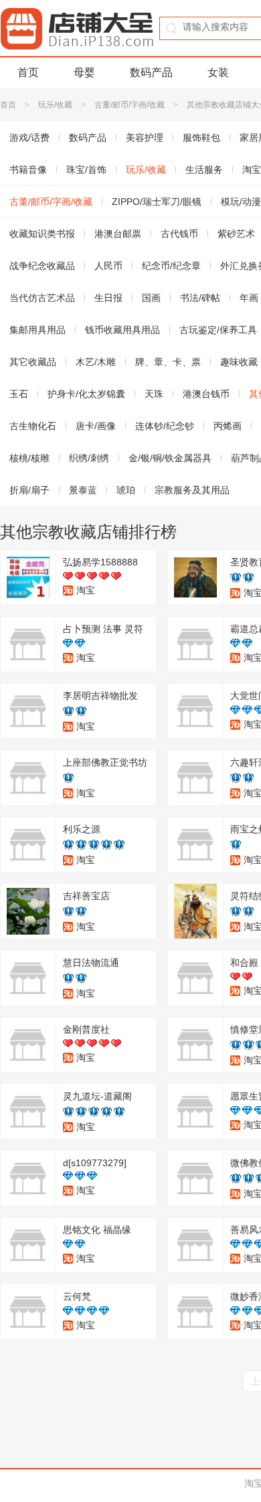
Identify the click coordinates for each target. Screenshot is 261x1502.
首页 (28, 72)
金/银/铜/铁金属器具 (169, 458)
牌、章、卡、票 (168, 361)
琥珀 (125, 490)
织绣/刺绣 (89, 458)
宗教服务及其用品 (192, 490)
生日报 (108, 297)
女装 (218, 72)
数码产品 (151, 72)
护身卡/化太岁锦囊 (86, 394)
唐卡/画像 (96, 426)
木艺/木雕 (96, 361)
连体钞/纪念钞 (164, 426)
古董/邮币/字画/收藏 (129, 104)
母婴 (84, 72)
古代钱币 (179, 233)
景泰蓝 (83, 490)
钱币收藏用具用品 (122, 329)
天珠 (154, 394)
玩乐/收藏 (55, 104)
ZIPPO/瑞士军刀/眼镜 (156, 201)
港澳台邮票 (117, 233)
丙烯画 (227, 426)
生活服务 (204, 169)
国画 (151, 297)
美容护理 (144, 137)
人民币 (108, 265)
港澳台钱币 (206, 394)
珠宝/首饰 (86, 169)
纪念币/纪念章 (171, 265)
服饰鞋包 (201, 137)
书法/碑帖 (200, 297)
